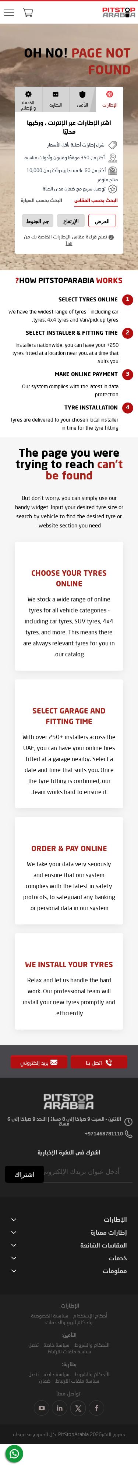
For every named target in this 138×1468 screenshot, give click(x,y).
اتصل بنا (94, 1062)
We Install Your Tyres (69, 965)
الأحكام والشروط (92, 1345)
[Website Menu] (9, 13)
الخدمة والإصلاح (28, 105)
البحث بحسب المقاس (96, 201)
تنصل (33, 1345)
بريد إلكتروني (34, 1062)
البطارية (55, 105)
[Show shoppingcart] (28, 12)
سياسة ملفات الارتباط (69, 1351)
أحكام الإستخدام (90, 1315)
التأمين (82, 105)
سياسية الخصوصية (49, 1315)
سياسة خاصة (56, 1345)
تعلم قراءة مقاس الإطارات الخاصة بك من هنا (65, 239)
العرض (102, 221)
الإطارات (109, 105)
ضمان (44, 1381)
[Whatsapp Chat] (14, 1453)
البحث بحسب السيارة (41, 201)
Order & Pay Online (69, 849)
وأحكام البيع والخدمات (69, 1322)
